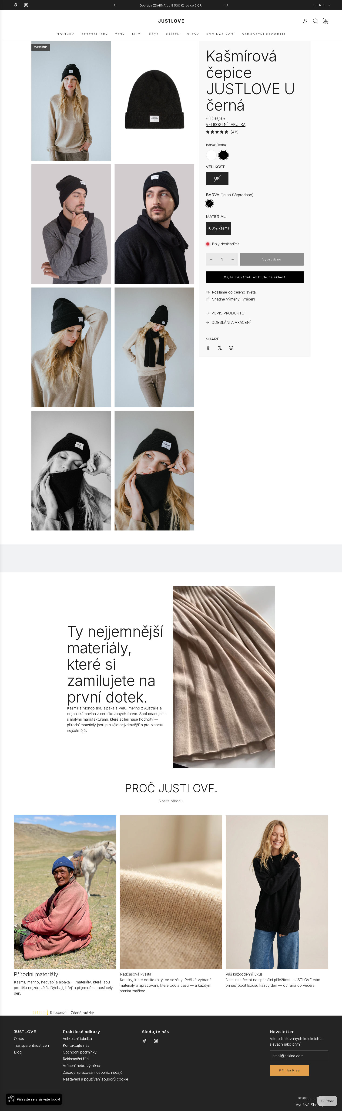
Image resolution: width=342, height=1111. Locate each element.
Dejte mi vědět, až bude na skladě (255, 277)
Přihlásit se (289, 1070)
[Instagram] (26, 5)
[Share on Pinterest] (231, 347)
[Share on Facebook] (208, 347)
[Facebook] (16, 5)
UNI (217, 178)
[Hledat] (315, 21)
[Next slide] (226, 5)
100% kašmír (218, 228)
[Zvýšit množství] (233, 259)
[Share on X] (220, 347)
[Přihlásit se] (305, 21)
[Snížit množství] (211, 259)
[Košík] (326, 21)
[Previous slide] (115, 5)
